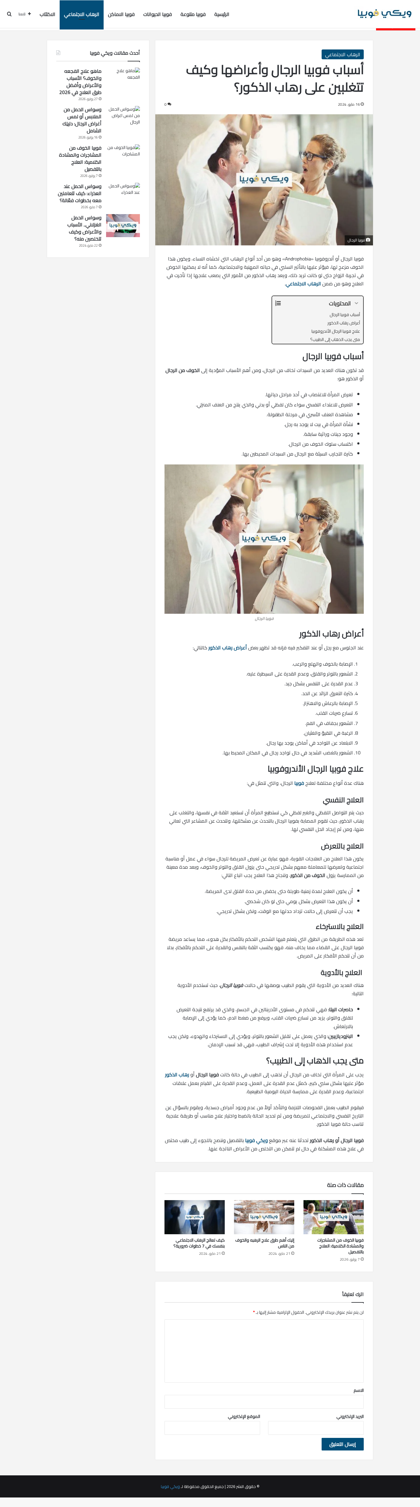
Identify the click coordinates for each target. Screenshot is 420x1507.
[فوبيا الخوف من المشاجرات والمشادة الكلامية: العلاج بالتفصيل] (333, 1217)
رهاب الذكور (177, 1074)
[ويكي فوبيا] (384, 14)
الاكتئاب (47, 14)
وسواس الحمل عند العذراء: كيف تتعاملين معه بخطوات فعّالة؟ (79, 193)
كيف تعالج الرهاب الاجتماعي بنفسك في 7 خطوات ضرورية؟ (199, 1243)
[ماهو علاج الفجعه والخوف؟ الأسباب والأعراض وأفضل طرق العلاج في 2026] (123, 79)
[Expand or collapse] (356, 303)
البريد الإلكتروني (350, 1416)
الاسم (359, 1390)
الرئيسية (221, 14)
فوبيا (299, 783)
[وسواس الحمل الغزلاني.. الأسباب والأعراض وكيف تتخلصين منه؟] (123, 225)
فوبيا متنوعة (193, 14)
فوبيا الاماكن (121, 14)
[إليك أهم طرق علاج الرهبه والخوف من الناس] (264, 1217)
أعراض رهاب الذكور (227, 647)
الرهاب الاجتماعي (81, 14)
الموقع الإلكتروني (244, 1416)
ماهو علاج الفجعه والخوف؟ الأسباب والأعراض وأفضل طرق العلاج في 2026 (80, 81)
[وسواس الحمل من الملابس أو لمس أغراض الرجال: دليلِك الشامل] (123, 117)
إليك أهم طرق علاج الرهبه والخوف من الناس (264, 1243)
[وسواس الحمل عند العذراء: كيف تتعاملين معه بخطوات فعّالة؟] (123, 194)
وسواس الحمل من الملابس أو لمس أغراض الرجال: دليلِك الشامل (81, 120)
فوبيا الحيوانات (157, 14)
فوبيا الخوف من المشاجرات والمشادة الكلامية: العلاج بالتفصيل (340, 1246)
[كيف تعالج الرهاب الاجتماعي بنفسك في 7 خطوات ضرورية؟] (194, 1217)
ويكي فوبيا (256, 1140)
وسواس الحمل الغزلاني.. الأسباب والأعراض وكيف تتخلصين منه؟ (84, 228)
